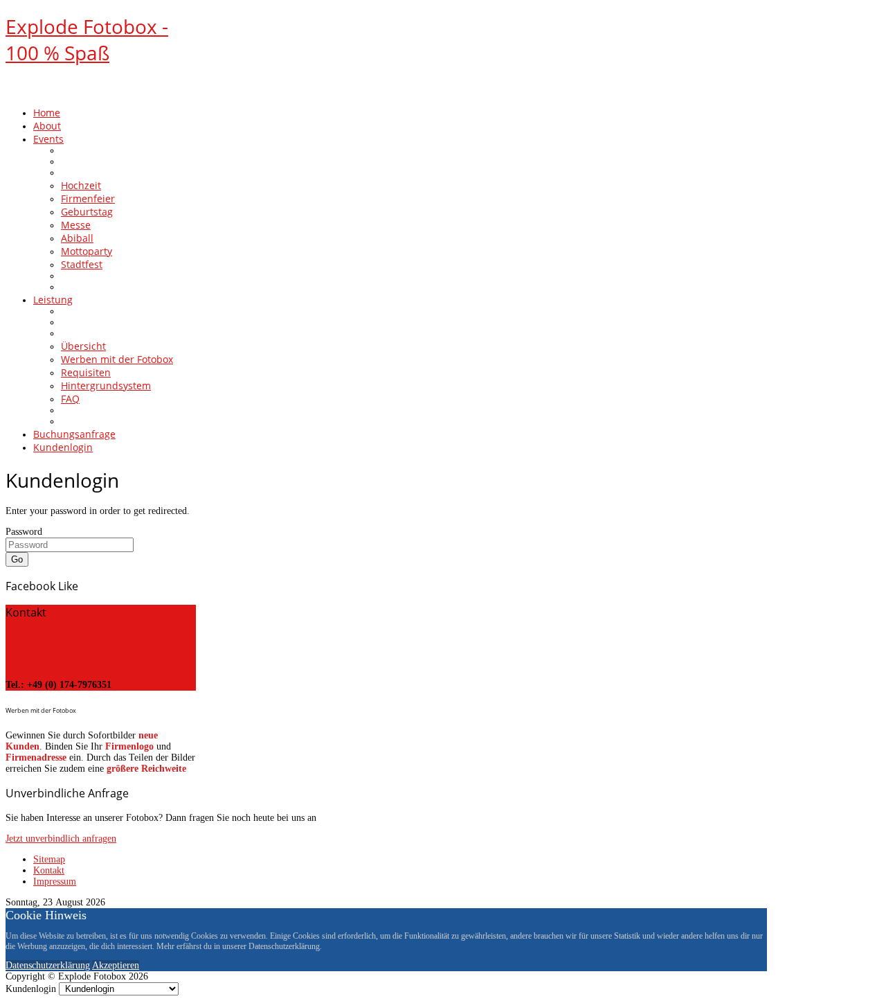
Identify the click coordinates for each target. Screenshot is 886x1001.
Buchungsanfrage (47, 639)
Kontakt (48, 870)
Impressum (54, 881)
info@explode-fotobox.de (58, 664)
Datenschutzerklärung (48, 965)
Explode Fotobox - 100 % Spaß (87, 39)
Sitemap (49, 859)
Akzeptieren (115, 965)
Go (17, 559)
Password (24, 531)
